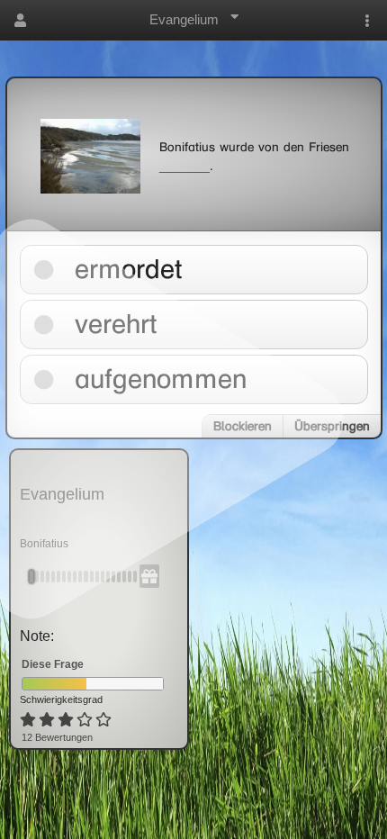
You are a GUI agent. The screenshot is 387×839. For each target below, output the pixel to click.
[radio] (28, 720)
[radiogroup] (67, 720)
